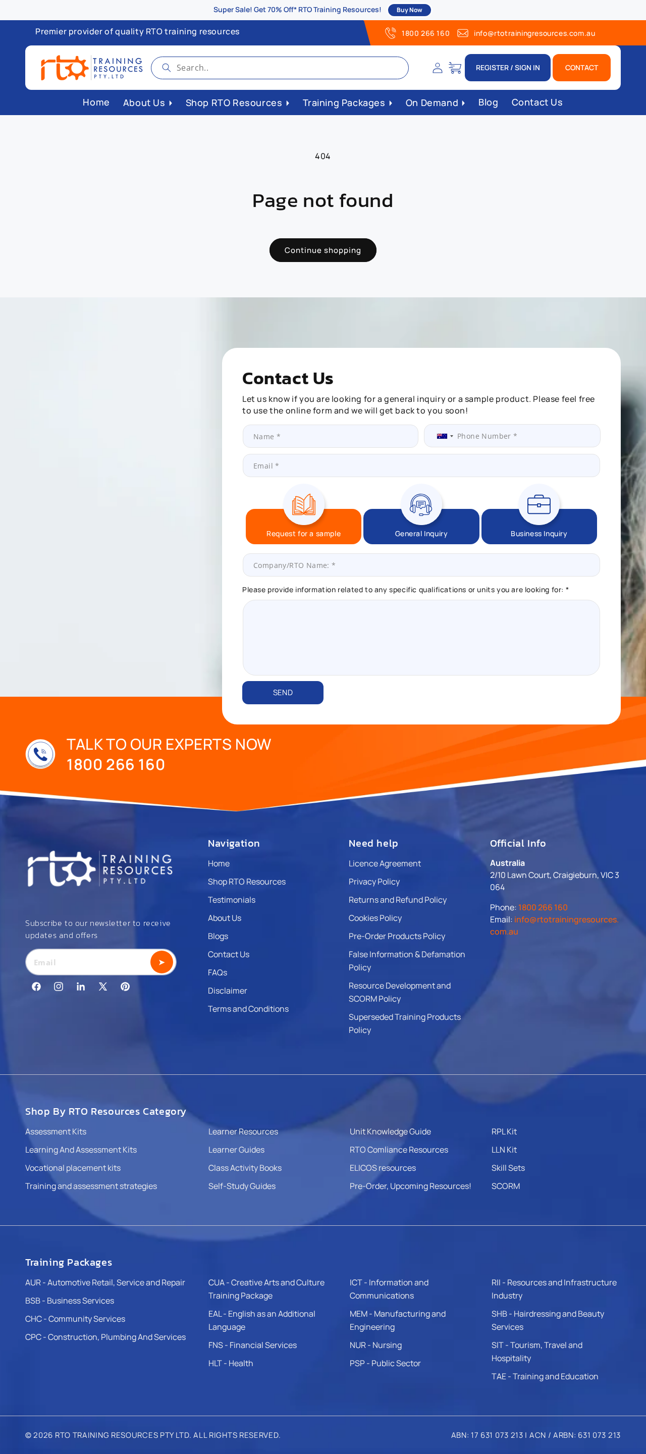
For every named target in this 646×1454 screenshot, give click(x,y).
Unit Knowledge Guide (390, 1131)
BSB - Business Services (69, 1300)
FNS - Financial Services (252, 1345)
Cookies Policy (375, 917)
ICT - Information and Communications (389, 1289)
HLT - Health (230, 1363)
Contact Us (228, 954)
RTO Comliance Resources (399, 1149)
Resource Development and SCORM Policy (400, 992)
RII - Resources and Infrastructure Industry (554, 1289)
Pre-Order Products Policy (397, 936)
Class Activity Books (245, 1167)
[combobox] (280, 68)
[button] (455, 68)
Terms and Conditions (248, 1008)
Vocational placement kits (73, 1167)
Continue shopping (323, 250)
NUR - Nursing (376, 1345)
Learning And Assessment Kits (81, 1149)
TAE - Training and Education (545, 1376)
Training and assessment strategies (91, 1185)
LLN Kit (504, 1149)
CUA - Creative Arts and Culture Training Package (266, 1289)
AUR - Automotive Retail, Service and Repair (105, 1282)
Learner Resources (243, 1131)
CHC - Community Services (75, 1318)
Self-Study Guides (242, 1185)
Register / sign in (508, 67)
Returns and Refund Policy (398, 899)
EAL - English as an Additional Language (261, 1320)
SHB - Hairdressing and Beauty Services (548, 1320)
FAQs (217, 972)
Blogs (218, 936)
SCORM (506, 1185)
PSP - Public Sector (385, 1363)
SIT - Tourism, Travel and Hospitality (537, 1351)
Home (219, 863)
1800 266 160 (426, 33)
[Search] (166, 68)
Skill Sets (508, 1167)
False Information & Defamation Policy (407, 961)
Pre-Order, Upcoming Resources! (410, 1185)
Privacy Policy (374, 881)
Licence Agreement (385, 863)
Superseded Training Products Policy (405, 1023)
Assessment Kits (55, 1131)
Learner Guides (236, 1149)
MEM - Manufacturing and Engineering (398, 1320)
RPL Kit (504, 1131)
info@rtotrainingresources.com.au (534, 33)
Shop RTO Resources (247, 881)
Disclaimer (227, 990)
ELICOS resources (383, 1167)
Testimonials (231, 899)
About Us (224, 917)
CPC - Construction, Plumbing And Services (105, 1336)
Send (283, 692)
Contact (581, 67)
